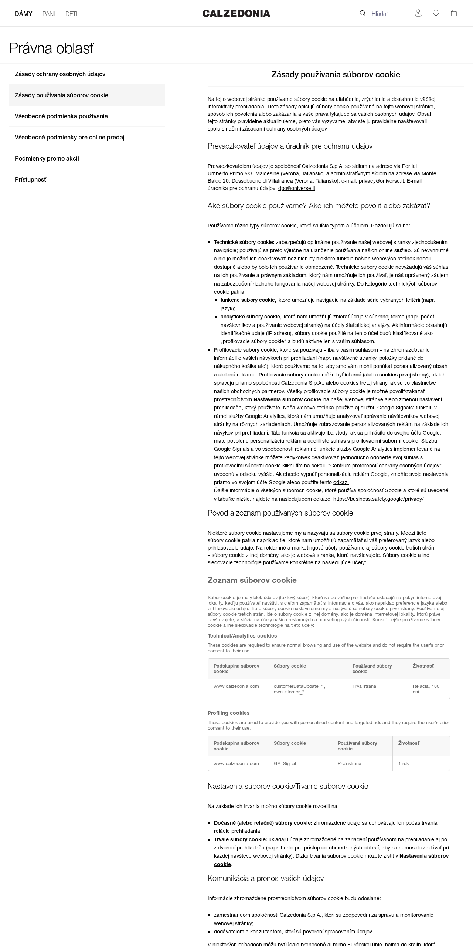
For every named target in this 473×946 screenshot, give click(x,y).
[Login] (418, 13)
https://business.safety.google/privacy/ (378, 499)
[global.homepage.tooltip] (236, 13)
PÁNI (48, 13)
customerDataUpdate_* (299, 686)
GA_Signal (285, 763)
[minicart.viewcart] (453, 12)
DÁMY (23, 13)
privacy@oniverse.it (381, 181)
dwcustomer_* (289, 692)
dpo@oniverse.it (296, 188)
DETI (71, 13)
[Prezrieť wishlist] (436, 13)
